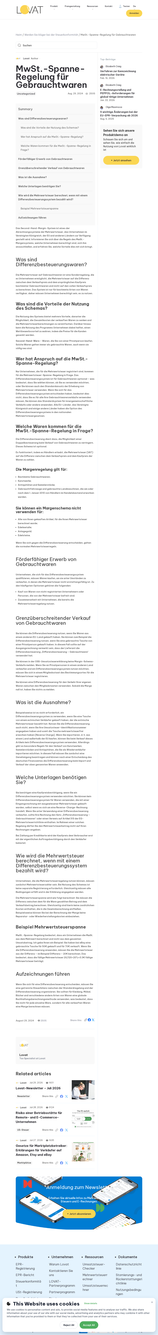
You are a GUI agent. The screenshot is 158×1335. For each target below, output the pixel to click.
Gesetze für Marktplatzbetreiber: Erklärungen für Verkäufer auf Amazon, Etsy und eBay (41, 1150)
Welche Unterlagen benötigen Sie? (39, 186)
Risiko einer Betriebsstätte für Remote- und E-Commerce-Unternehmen (39, 1117)
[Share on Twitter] (66, 1096)
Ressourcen (92, 6)
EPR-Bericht (25, 1275)
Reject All (68, 1325)
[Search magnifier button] (19, 45)
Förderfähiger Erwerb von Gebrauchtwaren (45, 159)
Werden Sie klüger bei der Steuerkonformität (51, 34)
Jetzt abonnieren (80, 1214)
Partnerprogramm (62, 1292)
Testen (126, 6)
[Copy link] (86, 1020)
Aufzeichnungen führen (32, 217)
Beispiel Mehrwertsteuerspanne (39, 208)
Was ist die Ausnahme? (32, 177)
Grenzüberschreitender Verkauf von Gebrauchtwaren (51, 168)
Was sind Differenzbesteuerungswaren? (43, 118)
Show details (90, 1303)
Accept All (89, 1325)
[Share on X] (93, 1020)
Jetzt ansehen (122, 160)
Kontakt (108, 6)
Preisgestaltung (72, 6)
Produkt (54, 6)
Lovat (26, 58)
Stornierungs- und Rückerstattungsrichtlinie (129, 1279)
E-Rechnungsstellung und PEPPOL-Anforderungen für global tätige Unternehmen (117, 93)
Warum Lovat (59, 1264)
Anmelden (134, 13)
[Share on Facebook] (89, 1020)
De (134, 6)
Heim (19, 34)
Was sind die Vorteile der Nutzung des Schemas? (50, 127)
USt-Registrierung (29, 1292)
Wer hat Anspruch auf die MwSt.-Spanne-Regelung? (52, 136)
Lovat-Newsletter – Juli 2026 (38, 1088)
